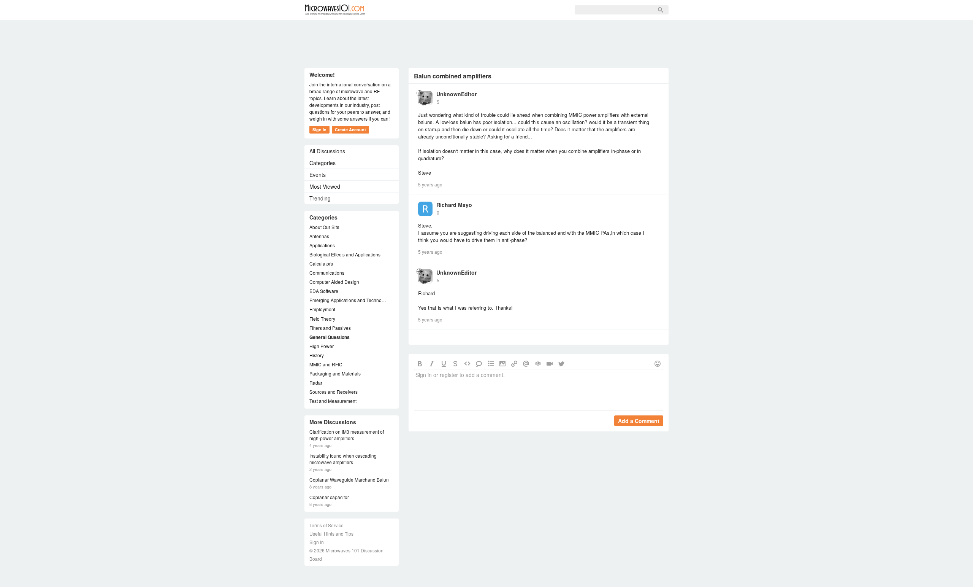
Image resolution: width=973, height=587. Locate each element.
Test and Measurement (333, 401)
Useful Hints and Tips (331, 533)
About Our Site (324, 227)
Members (424, 9)
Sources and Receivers (333, 391)
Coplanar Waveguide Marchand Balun (349, 480)
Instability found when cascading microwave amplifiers (343, 459)
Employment (322, 309)
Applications (322, 245)
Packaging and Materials (335, 373)
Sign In (491, 9)
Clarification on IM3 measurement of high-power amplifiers (346, 435)
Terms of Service (326, 525)
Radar (315, 382)
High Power (321, 346)
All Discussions (327, 151)
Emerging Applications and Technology (347, 300)
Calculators (321, 263)
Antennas (319, 236)
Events (317, 174)
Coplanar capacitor (329, 497)
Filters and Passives (330, 328)
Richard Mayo (454, 204)
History (316, 355)
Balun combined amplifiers (452, 76)
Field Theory (322, 318)
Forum (390, 9)
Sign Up (459, 9)
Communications (326, 272)
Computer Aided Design (334, 281)
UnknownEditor (456, 94)
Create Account (350, 129)
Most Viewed (324, 186)
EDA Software (323, 291)
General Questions (329, 337)
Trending (320, 198)
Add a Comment (638, 421)
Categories (322, 163)
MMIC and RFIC (325, 364)
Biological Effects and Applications (344, 254)
